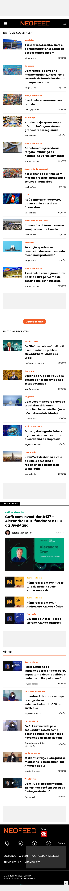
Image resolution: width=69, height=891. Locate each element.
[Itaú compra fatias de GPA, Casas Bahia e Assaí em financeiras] (12, 198)
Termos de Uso (13, 862)
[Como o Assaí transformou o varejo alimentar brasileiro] (12, 224)
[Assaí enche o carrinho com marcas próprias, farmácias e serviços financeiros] (12, 173)
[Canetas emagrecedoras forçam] (12, 147)
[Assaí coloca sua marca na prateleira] (12, 99)
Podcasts (11, 503)
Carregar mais (34, 321)
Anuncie (23, 855)
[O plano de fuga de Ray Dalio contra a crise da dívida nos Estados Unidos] (12, 375)
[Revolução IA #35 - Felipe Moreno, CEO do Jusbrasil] (14, 618)
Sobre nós (10, 855)
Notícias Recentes (16, 331)
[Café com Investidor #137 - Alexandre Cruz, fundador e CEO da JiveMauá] (34, 554)
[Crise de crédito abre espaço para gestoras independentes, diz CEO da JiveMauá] (12, 695)
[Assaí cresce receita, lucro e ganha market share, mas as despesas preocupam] (12, 44)
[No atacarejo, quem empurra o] (12, 121)
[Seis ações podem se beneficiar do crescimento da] (12, 246)
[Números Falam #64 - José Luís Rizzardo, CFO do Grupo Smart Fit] (14, 582)
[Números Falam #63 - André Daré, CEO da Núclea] (14, 602)
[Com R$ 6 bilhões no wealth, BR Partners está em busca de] (12, 783)
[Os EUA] (12, 345)
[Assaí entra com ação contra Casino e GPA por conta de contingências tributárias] (12, 272)
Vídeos (8, 652)
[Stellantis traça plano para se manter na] (12, 757)
